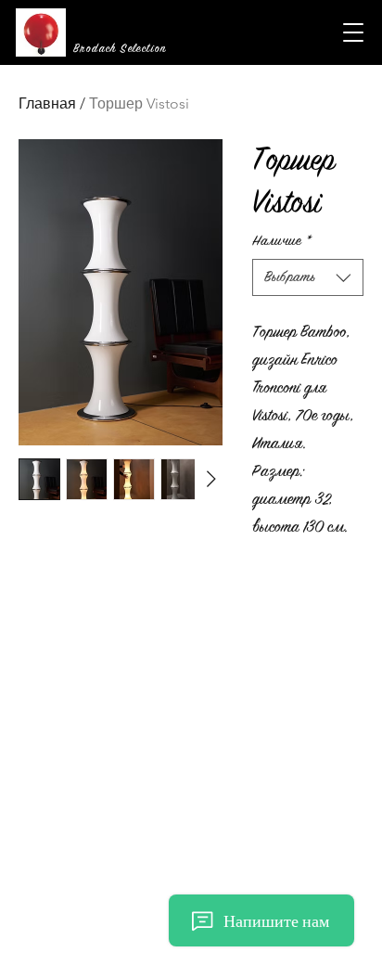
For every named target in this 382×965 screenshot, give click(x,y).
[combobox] (307, 277)
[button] (353, 32)
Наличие (282, 241)
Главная (47, 103)
